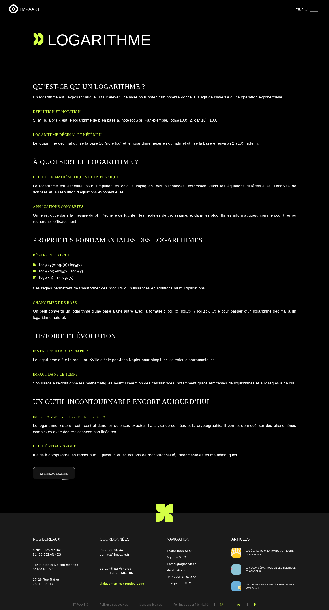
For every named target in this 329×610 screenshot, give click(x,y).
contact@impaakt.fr (114, 554)
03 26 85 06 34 (112, 550)
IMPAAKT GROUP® (181, 577)
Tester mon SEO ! (180, 551)
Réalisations (176, 570)
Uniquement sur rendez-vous (122, 583)
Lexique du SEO (179, 583)
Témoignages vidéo (182, 564)
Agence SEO (176, 557)
